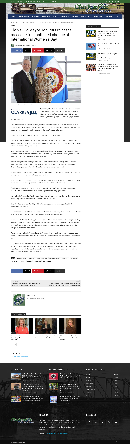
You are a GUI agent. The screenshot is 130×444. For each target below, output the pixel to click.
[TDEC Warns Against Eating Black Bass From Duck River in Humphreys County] (91, 56)
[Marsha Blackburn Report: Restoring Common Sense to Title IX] (46, 326)
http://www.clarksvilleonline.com (35, 298)
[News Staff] (12, 45)
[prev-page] (12, 344)
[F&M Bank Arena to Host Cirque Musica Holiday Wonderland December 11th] (53, 399)
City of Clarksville (21, 258)
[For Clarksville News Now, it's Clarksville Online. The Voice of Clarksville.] (22, 421)
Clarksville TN (64, 258)
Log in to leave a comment (19, 357)
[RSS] (112, 1)
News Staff (18, 45)
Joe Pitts (29, 261)
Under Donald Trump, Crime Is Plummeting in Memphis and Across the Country (21, 337)
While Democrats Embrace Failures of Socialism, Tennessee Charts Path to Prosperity (70, 337)
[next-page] (15, 344)
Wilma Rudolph (47, 261)
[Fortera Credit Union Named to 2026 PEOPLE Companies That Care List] (16, 376)
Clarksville (31, 258)
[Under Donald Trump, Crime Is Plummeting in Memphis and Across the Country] (22, 326)
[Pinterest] (109, 1)
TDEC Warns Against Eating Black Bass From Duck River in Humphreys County (108, 56)
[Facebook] (104, 1)
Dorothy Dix (15, 261)
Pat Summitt (37, 261)
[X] (115, 1)
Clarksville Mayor (54, 258)
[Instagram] (107, 1)
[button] (116, 16)
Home (12, 22)
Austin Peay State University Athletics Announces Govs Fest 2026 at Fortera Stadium (70, 376)
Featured (22, 261)
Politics (18, 22)
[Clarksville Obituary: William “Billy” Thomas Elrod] (91, 46)
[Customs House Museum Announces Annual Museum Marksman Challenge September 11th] (53, 386)
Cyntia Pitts (73, 258)
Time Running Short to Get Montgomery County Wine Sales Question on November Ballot (32, 398)
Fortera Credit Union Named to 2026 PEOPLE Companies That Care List (32, 376)
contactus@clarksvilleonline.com (57, 434)
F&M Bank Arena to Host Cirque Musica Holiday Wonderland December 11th (70, 398)
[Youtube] (118, 1)
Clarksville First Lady (41, 258)
